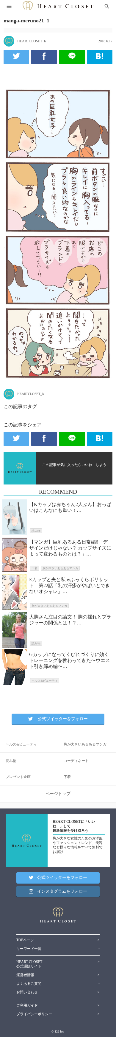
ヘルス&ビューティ (21, 744)
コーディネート (76, 761)
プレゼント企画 (18, 777)
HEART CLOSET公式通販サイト (29, 964)
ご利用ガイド (27, 1005)
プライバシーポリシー (34, 1014)
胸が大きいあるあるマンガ (85, 744)
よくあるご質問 (28, 984)
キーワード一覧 (28, 949)
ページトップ (58, 793)
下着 (67, 777)
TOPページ (25, 940)
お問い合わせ (27, 992)
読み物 (11, 761)
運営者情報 (25, 975)
